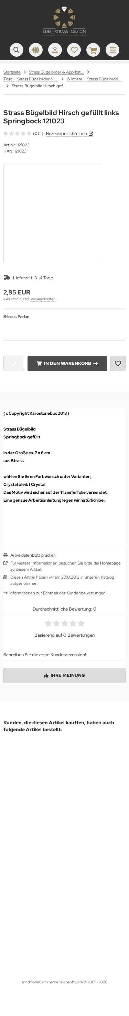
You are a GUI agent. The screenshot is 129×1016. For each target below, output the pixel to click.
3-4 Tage (43, 278)
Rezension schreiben (66, 133)
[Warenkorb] (93, 50)
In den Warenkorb (67, 363)
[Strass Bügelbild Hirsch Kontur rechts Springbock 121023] (68, 804)
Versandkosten (43, 299)
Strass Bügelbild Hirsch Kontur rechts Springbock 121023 (68, 873)
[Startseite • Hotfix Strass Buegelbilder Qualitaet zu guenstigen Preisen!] (64, 36)
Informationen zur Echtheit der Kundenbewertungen (57, 593)
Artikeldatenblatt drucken (33, 555)
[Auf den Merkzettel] (118, 363)
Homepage (110, 563)
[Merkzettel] (74, 50)
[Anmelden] (55, 50)
